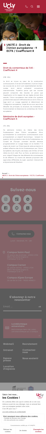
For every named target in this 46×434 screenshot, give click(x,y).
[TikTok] (16, 199)
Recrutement (29, 344)
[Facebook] (5, 208)
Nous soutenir (30, 358)
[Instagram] (5, 199)
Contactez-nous (24, 234)
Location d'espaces (9, 367)
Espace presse (7, 359)
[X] (27, 208)
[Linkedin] (27, 199)
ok (40, 306)
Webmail (8, 344)
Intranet (8, 350)
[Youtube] (16, 208)
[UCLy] (9, 7)
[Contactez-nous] (26, 6)
